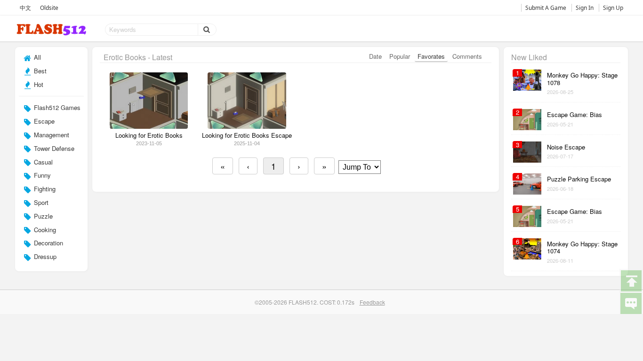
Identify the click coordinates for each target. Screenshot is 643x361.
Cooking (44, 229)
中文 (25, 8)
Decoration (47, 242)
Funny (41, 175)
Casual (42, 161)
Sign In (585, 8)
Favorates (431, 56)
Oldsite (49, 8)
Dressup (44, 256)
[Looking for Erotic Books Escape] (247, 126)
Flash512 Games (56, 107)
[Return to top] (630, 280)
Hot (37, 84)
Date (375, 56)
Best (39, 70)
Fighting (44, 188)
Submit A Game (545, 8)
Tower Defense (53, 148)
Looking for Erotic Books (149, 135)
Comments (467, 56)
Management (50, 134)
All (36, 57)
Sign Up (613, 8)
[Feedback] (630, 302)
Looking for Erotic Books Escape (247, 135)
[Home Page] (52, 29)
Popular (399, 56)
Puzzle (42, 216)
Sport (40, 202)
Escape (43, 121)
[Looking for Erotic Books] (149, 126)
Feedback (372, 302)
